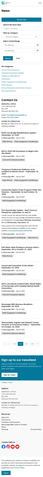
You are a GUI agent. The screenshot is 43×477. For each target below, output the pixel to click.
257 (32, 344)
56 (26, 344)
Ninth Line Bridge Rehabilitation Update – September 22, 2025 (19, 134)
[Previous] (5, 344)
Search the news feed (12, 25)
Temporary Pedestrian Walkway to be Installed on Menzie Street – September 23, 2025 (20, 171)
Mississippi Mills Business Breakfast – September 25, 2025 (18, 305)
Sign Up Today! (9, 375)
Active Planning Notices (10, 70)
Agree (6, 473)
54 (15, 344)
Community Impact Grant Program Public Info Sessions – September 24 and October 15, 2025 (21, 192)
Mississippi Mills (9, 138)
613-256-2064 (12, 117)
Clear (18, 58)
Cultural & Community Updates (13, 160)
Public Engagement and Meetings (26, 141)
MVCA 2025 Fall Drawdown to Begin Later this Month (20, 152)
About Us (5, 417)
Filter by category (10, 33)
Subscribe (22, 20)
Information (6, 79)
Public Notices (7, 141)
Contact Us (6, 420)
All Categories (7, 66)
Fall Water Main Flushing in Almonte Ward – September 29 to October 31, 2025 (21, 248)
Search (8, 58)
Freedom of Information (11, 422)
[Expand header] (40, 3)
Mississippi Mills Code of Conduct (14, 425)
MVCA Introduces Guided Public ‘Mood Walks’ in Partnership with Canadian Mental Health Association (21, 286)
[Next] (38, 344)
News (4, 427)
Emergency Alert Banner (11, 76)
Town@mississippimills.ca (16, 115)
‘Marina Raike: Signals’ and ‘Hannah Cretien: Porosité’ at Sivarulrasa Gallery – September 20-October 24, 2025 (21, 324)
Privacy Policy (36, 429)
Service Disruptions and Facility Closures (16, 88)
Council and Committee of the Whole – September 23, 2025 (18, 266)
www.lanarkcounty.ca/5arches (20, 231)
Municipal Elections (9, 91)
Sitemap (5, 429)
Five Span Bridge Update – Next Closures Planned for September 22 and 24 (19, 211)
